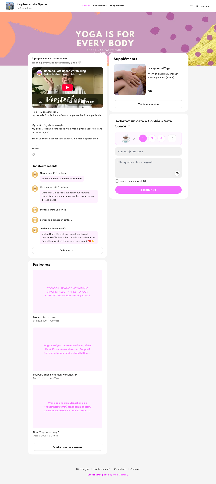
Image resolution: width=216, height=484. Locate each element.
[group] (67, 296)
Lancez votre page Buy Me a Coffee (106, 474)
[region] (148, 82)
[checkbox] (128, 181)
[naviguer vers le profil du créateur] (10, 6)
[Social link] (33, 154)
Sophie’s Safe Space (32, 4)
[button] (86, 5)
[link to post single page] (67, 296)
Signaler (135, 469)
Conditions (120, 469)
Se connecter (203, 6)
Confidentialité (101, 469)
